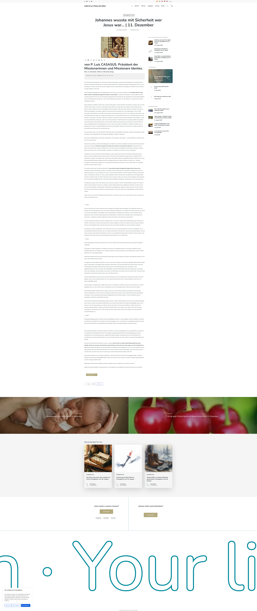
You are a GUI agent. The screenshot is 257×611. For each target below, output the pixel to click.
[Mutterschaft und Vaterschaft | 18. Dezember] (64, 415)
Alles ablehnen (16, 605)
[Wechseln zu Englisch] (162, 1)
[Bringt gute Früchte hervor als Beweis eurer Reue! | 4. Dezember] (192, 415)
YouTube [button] (113, 517)
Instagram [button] (98, 517)
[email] (91, 1)
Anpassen (8, 605)
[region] (17, 598)
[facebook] (84, 1)
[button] (91, 375)
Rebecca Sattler (123, 30)
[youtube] (86, 1)
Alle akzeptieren (25, 605)
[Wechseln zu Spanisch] (157, 1)
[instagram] (89, 1)
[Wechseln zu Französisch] (167, 1)
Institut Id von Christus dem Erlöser (95, 6)
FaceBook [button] (106, 517)
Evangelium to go (129, 15)
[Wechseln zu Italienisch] (159, 1)
